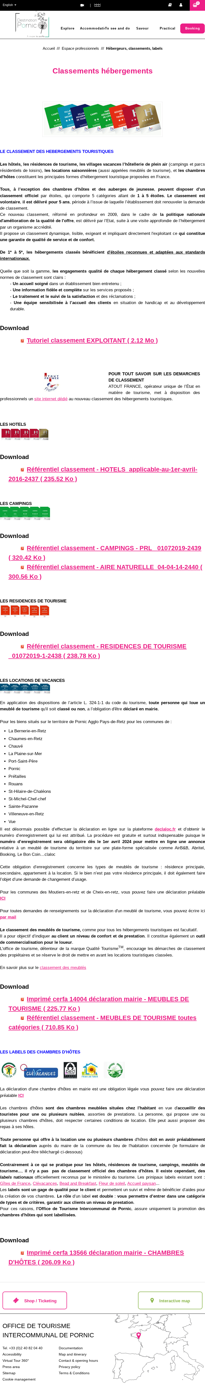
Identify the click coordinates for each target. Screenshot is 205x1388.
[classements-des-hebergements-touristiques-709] (102, 119)
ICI (3, 898)
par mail (8, 917)
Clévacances (45, 1183)
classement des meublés (63, 967)
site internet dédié (51, 399)
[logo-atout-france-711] (51, 382)
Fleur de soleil (112, 1183)
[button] (197, 5)
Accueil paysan (141, 1183)
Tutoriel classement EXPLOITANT (92, 340)
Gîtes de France (15, 1183)
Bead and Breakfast (78, 1183)
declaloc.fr (165, 829)
